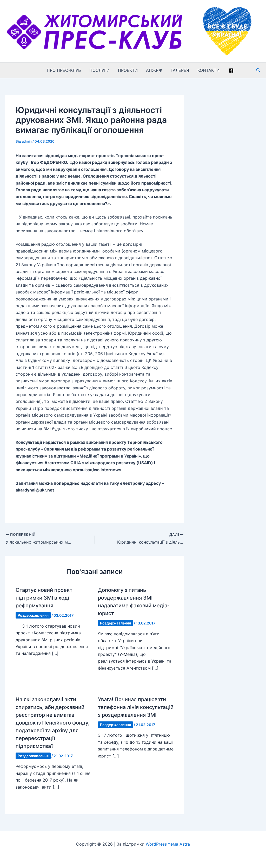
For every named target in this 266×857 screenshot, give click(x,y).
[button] (258, 70)
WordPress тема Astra (168, 844)
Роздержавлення (33, 615)
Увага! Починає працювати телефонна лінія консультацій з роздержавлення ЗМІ (136, 707)
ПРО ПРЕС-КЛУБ (64, 70)
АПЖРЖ (154, 70)
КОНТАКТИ (208, 70)
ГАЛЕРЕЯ (180, 70)
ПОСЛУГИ (99, 70)
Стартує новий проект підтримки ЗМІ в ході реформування (44, 598)
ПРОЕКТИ (128, 70)
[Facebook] (231, 70)
